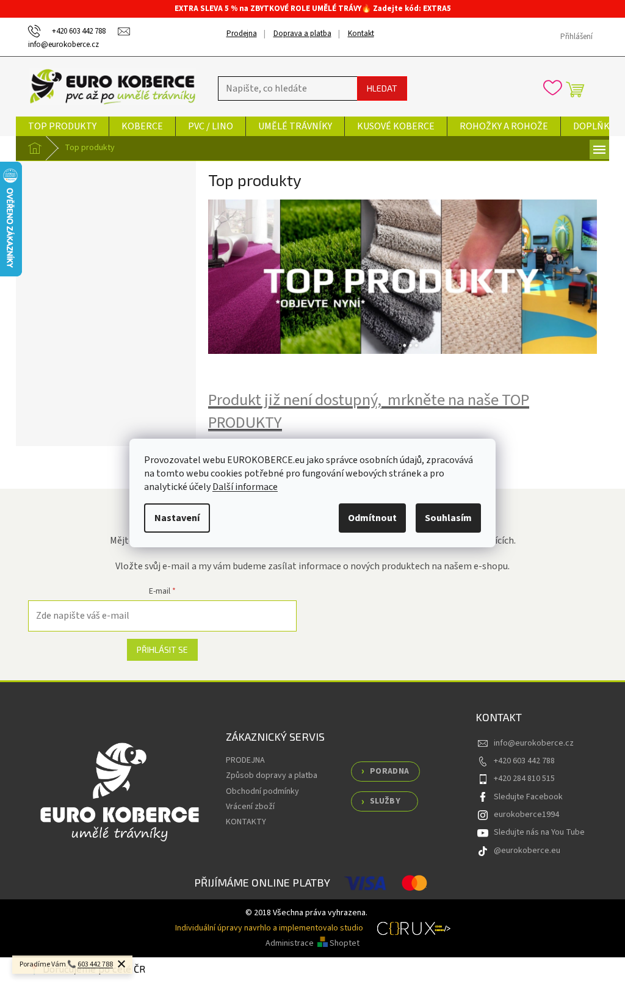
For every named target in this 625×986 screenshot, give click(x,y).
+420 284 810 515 (524, 778)
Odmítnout (372, 518)
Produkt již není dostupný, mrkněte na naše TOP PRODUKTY (368, 411)
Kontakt (361, 33)
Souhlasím (448, 518)
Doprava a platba (302, 33)
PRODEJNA (245, 760)
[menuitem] (62, 126)
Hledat (382, 88)
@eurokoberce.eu (527, 850)
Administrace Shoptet (312, 943)
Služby (385, 801)
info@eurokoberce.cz (534, 743)
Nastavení (177, 518)
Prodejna (241, 33)
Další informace (245, 487)
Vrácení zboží (250, 807)
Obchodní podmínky (262, 791)
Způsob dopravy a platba (271, 775)
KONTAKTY (246, 822)
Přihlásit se (162, 649)
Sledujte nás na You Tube (539, 832)
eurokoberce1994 (526, 814)
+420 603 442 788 (524, 761)
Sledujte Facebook (528, 797)
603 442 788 (95, 964)
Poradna (390, 771)
